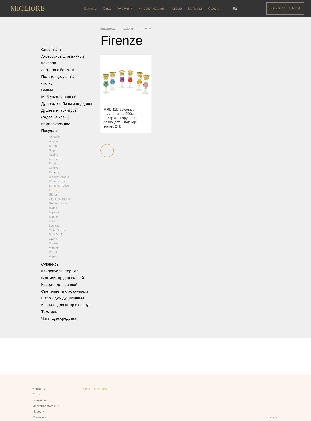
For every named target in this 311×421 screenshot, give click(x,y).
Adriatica (55, 136)
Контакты (90, 8)
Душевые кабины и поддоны (67, 104)
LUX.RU (294, 8)
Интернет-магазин (151, 8)
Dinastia (54, 172)
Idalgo (53, 207)
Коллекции (124, 8)
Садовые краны (55, 117)
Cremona (55, 159)
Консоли (48, 63)
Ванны (47, 90)
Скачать (213, 8)
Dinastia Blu (57, 181)
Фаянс (47, 83)
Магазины (195, 8)
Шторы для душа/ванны (62, 298)
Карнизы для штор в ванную (66, 305)
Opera (53, 238)
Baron (53, 145)
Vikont (53, 252)
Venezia (54, 247)
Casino (53, 154)
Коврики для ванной (59, 285)
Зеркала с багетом (57, 70)
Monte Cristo (57, 229)
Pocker (53, 243)
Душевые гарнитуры (59, 110)
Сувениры (50, 264)
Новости (176, 8)
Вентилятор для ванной (62, 278)
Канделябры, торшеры (61, 271)
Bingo (52, 150)
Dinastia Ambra (59, 176)
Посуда (48, 131)
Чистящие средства (58, 318)
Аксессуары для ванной (63, 56)
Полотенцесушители (60, 77)
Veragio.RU (276, 8)
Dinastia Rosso (59, 185)
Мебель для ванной (59, 97)
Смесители (51, 50)
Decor (53, 163)
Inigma (53, 216)
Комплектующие (56, 124)
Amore (53, 141)
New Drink (56, 234)
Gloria (53, 194)
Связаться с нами (95, 388)
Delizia (53, 167)
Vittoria (53, 256)
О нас (107, 8)
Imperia (54, 212)
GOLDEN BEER (59, 198)
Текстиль (49, 312)
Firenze (54, 190)
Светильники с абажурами (64, 291)
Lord (52, 221)
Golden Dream (59, 203)
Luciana (54, 225)
